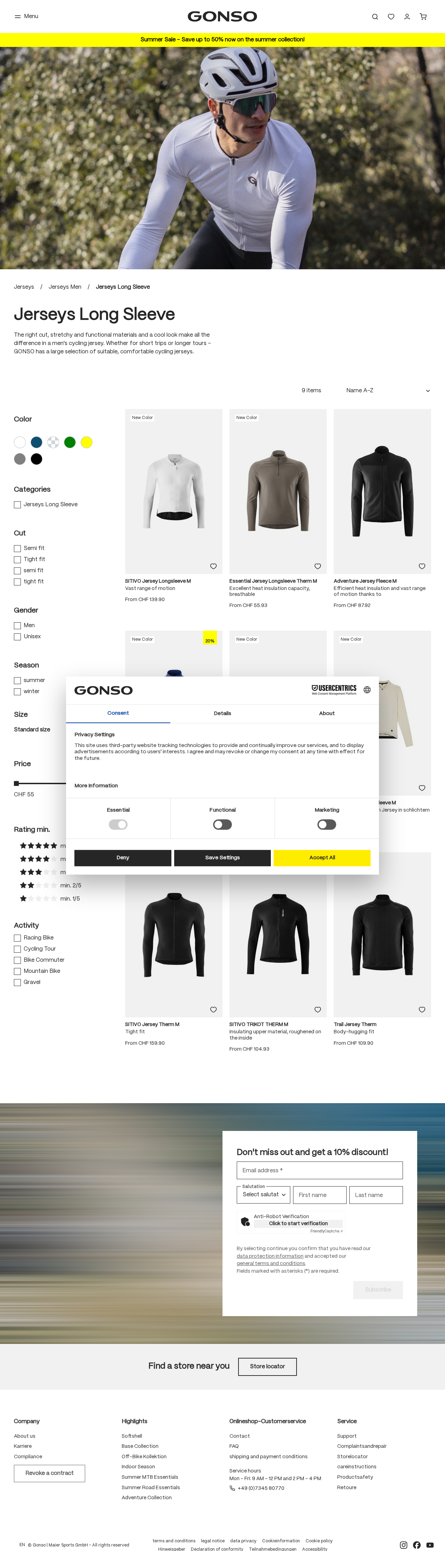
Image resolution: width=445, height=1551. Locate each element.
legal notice (213, 1541)
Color (23, 419)
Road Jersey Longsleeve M (365, 803)
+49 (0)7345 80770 (261, 1488)
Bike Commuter (44, 960)
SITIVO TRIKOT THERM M (258, 1024)
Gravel (32, 982)
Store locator (267, 1366)
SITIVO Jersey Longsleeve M (158, 581)
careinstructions (357, 1466)
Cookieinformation (281, 1541)
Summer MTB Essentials (150, 1477)
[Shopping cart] (423, 17)
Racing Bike (39, 938)
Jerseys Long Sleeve (51, 504)
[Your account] (407, 17)
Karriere (23, 1446)
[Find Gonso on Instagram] (403, 1545)
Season (26, 665)
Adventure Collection (147, 1497)
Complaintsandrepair (362, 1446)
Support (347, 1436)
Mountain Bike (42, 971)
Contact (239, 1436)
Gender (26, 610)
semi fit (33, 570)
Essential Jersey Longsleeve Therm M (273, 581)
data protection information (270, 1256)
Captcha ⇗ (326, 1231)
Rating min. (32, 830)
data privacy (243, 1541)
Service (347, 1421)
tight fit (34, 581)
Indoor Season (138, 1466)
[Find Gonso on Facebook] (417, 1545)
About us (24, 1436)
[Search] (375, 17)
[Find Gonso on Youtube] (430, 1545)
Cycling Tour (40, 949)
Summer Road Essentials (151, 1487)
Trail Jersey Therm (355, 1024)
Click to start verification (298, 1223)
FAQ (234, 1446)
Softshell (132, 1436)
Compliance (28, 1456)
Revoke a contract (49, 1473)
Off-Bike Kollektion (144, 1456)
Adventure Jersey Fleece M (365, 581)
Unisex (32, 636)
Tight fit (34, 559)
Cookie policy (319, 1541)
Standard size (32, 729)
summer (34, 680)
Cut (20, 533)
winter (32, 691)
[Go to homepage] (222, 16)
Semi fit (34, 548)
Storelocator (352, 1456)
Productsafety (355, 1477)
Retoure (346, 1487)
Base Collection (140, 1446)
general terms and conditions (271, 1263)
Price (22, 764)
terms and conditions (174, 1541)
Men (29, 625)
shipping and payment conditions (268, 1456)
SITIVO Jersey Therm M (152, 1024)
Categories (32, 489)
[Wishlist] (391, 17)
